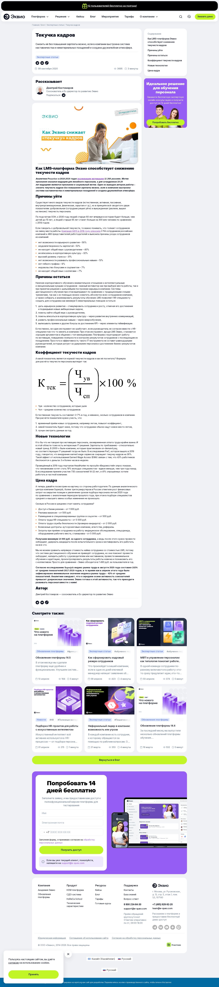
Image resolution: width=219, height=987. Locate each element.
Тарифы (99, 899)
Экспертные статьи (55, 25)
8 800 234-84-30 (132, 904)
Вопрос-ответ (131, 899)
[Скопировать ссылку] (37, 63)
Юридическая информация (52, 938)
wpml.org (78, 982)
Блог (43, 25)
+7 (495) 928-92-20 (162, 904)
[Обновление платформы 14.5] (57, 651)
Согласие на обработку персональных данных (136, 938)
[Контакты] (189, 17)
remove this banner (163, 982)
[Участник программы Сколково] (174, 945)
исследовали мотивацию (90, 179)
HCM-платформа (75, 890)
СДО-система (74, 894)
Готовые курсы (103, 903)
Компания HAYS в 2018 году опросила (81, 231)
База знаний (130, 894)
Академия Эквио (46, 890)
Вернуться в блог (109, 760)
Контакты (129, 890)
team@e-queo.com (162, 908)
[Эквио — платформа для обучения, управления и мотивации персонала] (166, 885)
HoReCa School (74, 899)
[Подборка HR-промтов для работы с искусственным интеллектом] (57, 719)
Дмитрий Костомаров (59, 87)
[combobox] (44, 832)
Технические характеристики (75, 904)
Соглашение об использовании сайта (88, 938)
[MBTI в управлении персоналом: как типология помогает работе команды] (162, 651)
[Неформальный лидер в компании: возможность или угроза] (109, 719)
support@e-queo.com (73, 863)
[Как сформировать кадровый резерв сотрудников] (109, 651)
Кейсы (98, 890)
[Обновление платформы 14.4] (162, 719)
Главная (35, 25)
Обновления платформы (44, 895)
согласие (13, 962)
